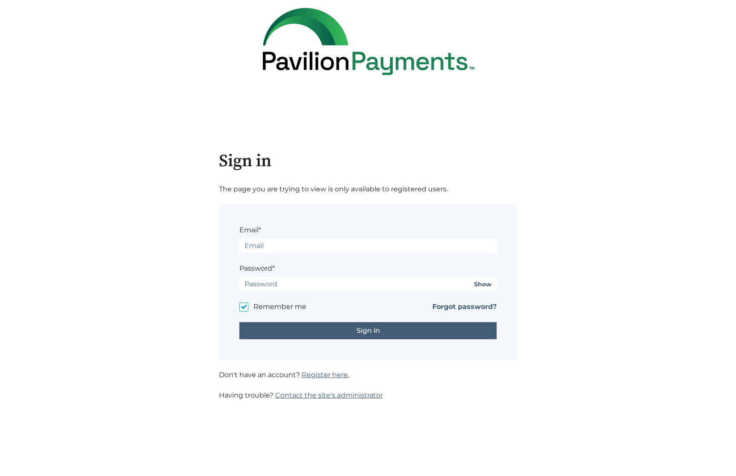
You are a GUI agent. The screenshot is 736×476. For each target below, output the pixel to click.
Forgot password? (464, 307)
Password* (257, 268)
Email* (250, 230)
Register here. (325, 375)
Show (483, 284)
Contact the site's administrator (329, 395)
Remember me (279, 307)
